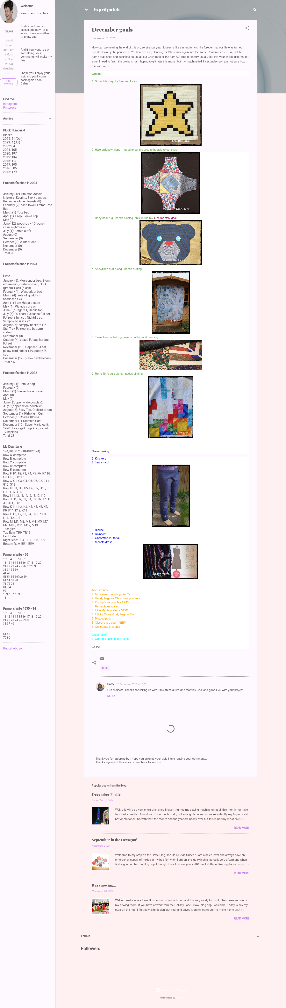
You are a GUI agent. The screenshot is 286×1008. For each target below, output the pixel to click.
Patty (111, 684)
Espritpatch (106, 9)
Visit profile (8, 82)
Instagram (10, 104)
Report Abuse (12, 648)
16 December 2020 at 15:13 (131, 684)
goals (104, 668)
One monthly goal (165, 218)
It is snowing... (104, 885)
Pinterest (9, 107)
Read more (241, 828)
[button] (247, 29)
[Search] (255, 11)
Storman (179, 998)
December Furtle (106, 794)
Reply (111, 696)
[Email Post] (102, 660)
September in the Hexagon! (114, 840)
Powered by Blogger (173, 990)
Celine (9, 31)
